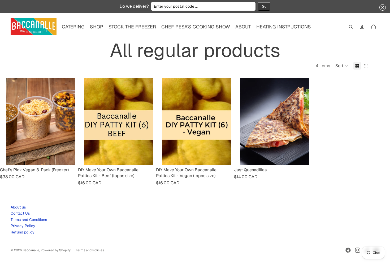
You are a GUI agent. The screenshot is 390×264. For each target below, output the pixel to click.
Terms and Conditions (29, 219)
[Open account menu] (362, 27)
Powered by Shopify (56, 250)
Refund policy (22, 232)
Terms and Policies (90, 250)
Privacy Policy (23, 225)
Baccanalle (31, 250)
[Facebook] (348, 250)
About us (18, 207)
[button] (381, 7)
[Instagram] (357, 250)
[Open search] (351, 27)
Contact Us (20, 213)
